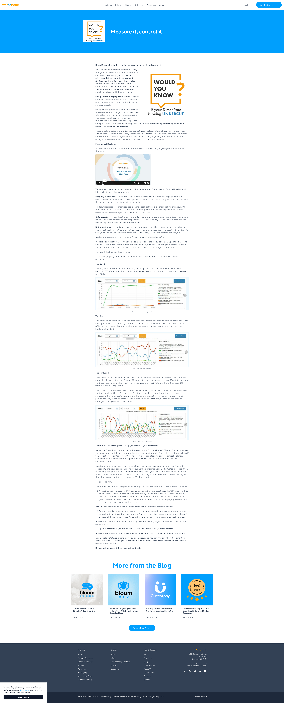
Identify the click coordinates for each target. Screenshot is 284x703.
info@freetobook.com (197, 665)
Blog (146, 661)
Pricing (81, 654)
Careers (147, 676)
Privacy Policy (24, 690)
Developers (149, 672)
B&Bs (113, 658)
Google (81, 665)
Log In (246, 5)
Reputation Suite (85, 676)
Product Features (85, 658)
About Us (148, 669)
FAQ (145, 654)
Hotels (113, 654)
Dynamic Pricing (85, 679)
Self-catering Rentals (120, 661)
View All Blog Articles (142, 628)
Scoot (205, 697)
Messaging (82, 672)
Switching (148, 658)
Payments (82, 669)
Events (147, 679)
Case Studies (149, 665)
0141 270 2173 (200, 663)
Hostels (114, 665)
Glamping (115, 669)
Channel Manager (85, 661)
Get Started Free (267, 5)
